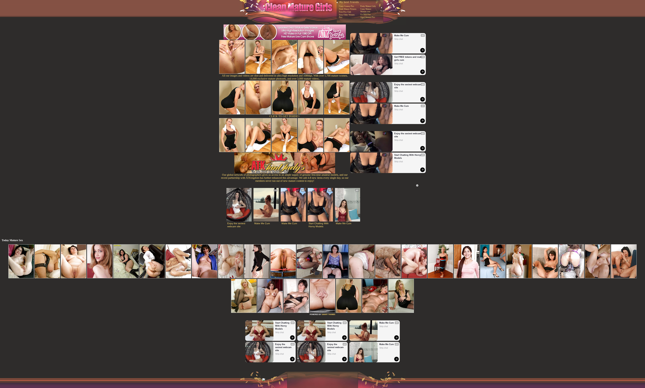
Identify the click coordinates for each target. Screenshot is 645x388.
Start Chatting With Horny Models (407, 156)
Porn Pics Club (345, 12)
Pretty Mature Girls (368, 6)
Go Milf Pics (365, 14)
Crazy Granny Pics (346, 6)
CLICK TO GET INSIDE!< (284, 116)
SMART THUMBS (328, 314)
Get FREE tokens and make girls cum (408, 58)
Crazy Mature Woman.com (365, 10)
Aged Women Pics (367, 17)
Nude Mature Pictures (347, 9)
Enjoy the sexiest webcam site (408, 86)
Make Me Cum (401, 35)
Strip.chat (398, 39)
